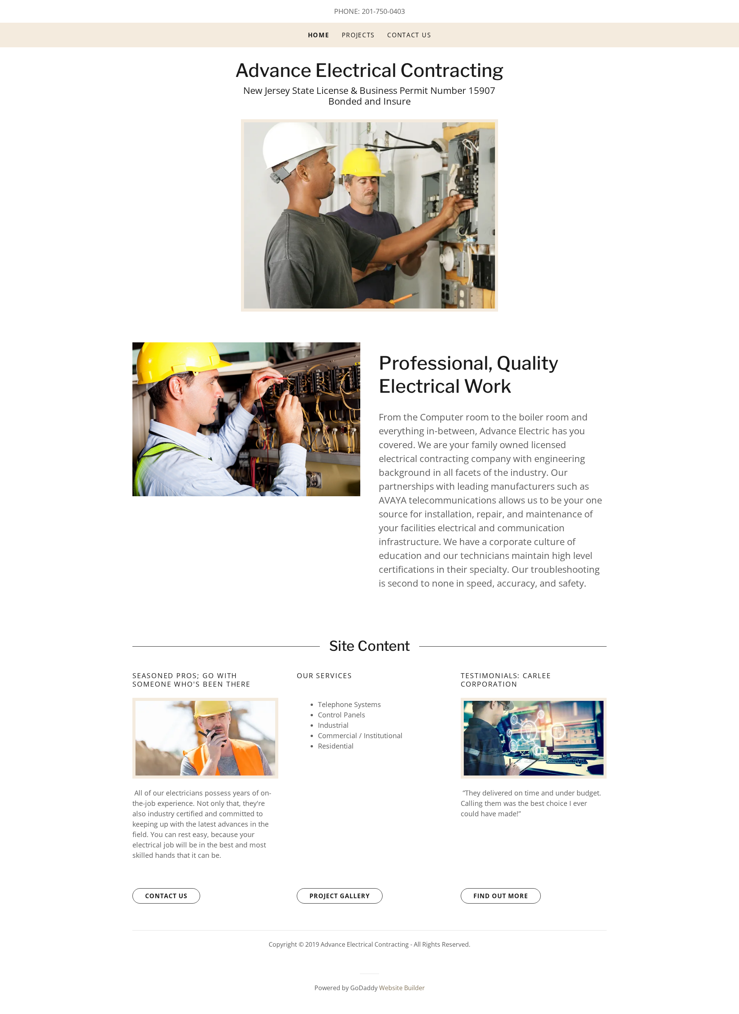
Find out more (500, 896)
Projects (358, 35)
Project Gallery (339, 896)
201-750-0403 (383, 11)
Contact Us (409, 35)
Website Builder (402, 988)
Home (318, 35)
